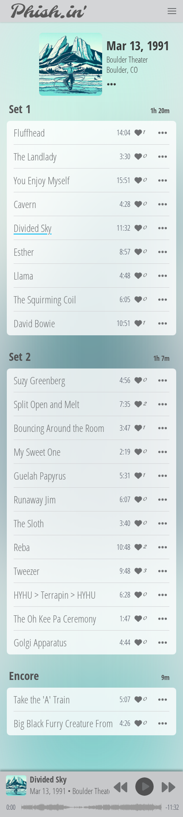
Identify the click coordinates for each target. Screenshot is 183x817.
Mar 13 (123, 45)
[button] (171, 11)
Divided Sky (48, 779)
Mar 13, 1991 (48, 791)
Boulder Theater (93, 791)
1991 (158, 45)
